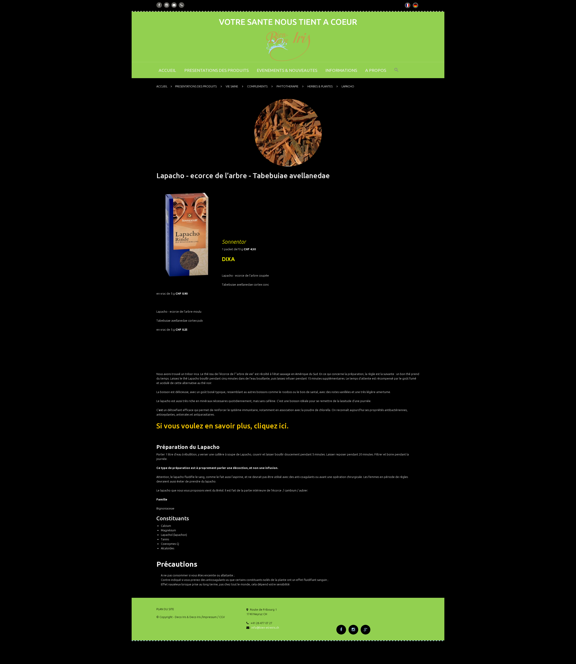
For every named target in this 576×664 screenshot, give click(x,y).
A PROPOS (375, 70)
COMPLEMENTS (257, 86)
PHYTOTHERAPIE (287, 86)
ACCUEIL (167, 70)
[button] (396, 73)
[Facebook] (159, 5)
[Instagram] (166, 5)
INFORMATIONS (341, 70)
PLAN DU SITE (165, 609)
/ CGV (221, 617)
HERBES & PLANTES (320, 86)
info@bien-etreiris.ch (265, 627)
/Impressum (209, 617)
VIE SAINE (232, 86)
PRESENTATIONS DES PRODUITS (216, 70)
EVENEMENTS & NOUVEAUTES (287, 70)
